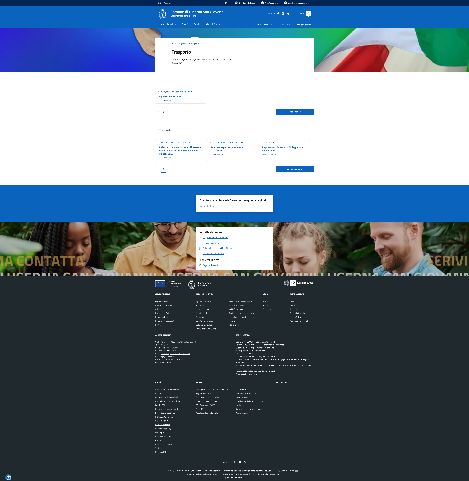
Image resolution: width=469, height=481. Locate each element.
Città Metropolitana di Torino (183, 15)
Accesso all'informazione (262, 24)
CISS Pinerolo (240, 389)
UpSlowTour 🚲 (241, 412)
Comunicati (267, 309)
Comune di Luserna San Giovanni (197, 12)
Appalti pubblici (202, 313)
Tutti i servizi (295, 111)
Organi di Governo (162, 301)
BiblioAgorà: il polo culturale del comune (212, 389)
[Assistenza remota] (296, 470)
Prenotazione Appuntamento (167, 408)
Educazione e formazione (206, 328)
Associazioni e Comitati (299, 320)
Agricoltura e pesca (203, 301)
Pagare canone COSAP (169, 96)
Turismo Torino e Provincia (245, 393)
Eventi (292, 301)
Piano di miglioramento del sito (167, 401)
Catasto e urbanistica (204, 320)
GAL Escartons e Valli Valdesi (207, 405)
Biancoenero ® (244, 474)
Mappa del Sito (161, 452)
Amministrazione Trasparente (167, 389)
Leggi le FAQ (160, 405)
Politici (158, 324)
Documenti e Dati (162, 313)
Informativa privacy (163, 428)
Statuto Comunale (162, 424)
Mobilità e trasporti (236, 309)
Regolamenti (268, 142)
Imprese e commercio (237, 305)
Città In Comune (287, 470)
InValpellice (240, 405)
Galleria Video (295, 316)
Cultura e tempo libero (205, 324)
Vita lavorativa (234, 324)
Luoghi (292, 305)
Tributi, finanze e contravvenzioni (175, 92)
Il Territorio (294, 309)
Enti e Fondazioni (162, 316)
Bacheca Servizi (161, 420)
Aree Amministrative (163, 305)
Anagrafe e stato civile (205, 309)
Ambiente (200, 305)
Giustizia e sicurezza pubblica (240, 301)
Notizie (265, 301)
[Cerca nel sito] (308, 14)
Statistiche (159, 448)
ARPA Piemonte (241, 397)
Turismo (232, 320)
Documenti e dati (295, 169)
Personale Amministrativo (165, 320)
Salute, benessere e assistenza (241, 313)
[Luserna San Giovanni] (163, 14)
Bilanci (158, 393)
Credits (158, 440)
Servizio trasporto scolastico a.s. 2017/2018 (227, 148)
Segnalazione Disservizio (165, 412)
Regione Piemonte (164, 3)
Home (174, 43)
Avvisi (265, 305)
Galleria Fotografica (297, 313)
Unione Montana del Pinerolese (208, 401)
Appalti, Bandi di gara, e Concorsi (174, 142)
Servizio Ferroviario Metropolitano (249, 401)
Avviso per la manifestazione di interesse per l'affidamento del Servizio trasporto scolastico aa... (179, 150)
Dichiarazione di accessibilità (166, 397)
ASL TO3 (199, 408)
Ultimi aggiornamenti (163, 444)
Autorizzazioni (201, 316)
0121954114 (163, 344)
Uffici (157, 309)
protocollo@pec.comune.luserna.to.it (175, 353)
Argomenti (183, 43)
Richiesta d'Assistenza (164, 416)
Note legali (159, 432)
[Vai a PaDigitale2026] (299, 283)
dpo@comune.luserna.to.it (252, 374)
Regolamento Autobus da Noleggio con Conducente (282, 148)
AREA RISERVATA (234, 477)
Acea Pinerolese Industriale (207, 412)
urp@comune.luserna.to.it (171, 356)
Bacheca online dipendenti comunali (250, 408)
